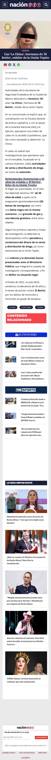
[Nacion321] (25, 4)
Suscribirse (41, 737)
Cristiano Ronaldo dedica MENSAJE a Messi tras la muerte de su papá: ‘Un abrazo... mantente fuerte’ (33, 405)
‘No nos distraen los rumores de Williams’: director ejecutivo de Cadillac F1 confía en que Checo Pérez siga (33, 435)
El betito (40, 307)
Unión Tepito (26, 307)
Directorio (42, 753)
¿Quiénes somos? (9, 753)
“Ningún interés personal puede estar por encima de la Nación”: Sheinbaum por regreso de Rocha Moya (25, 600)
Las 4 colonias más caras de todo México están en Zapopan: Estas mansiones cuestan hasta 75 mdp (33, 363)
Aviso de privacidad (27, 753)
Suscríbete (25, 758)
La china (12, 307)
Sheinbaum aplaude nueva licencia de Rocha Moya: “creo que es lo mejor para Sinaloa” (25, 520)
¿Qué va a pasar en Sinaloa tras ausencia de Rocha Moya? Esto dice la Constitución (26, 560)
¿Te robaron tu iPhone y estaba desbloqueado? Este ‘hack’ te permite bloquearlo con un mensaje (32, 349)
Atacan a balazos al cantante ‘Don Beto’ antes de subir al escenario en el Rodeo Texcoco (25, 641)
